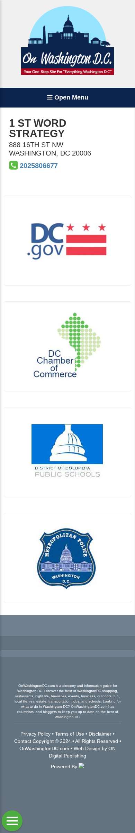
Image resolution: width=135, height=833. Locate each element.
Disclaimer (100, 734)
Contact (22, 741)
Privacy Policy (35, 734)
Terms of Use (69, 734)
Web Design (87, 748)
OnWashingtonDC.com (44, 748)
